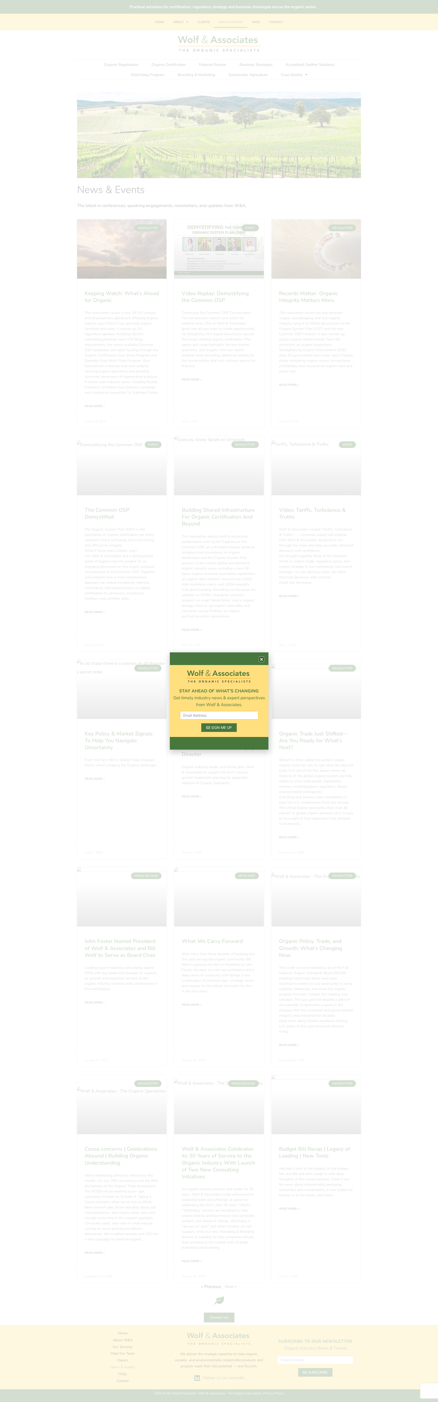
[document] (219, 701)
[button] (261, 659)
